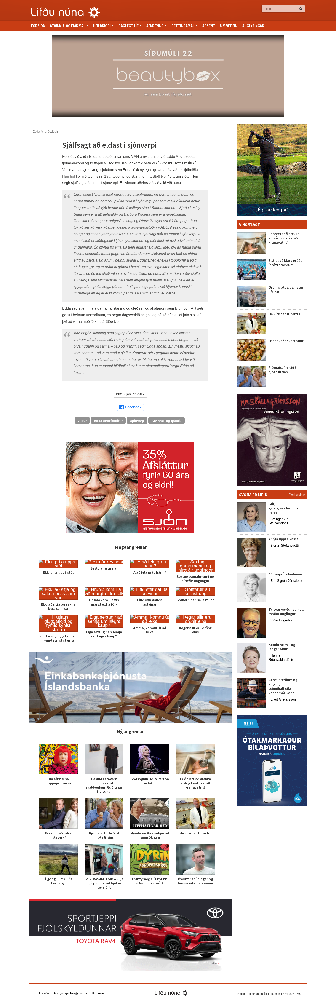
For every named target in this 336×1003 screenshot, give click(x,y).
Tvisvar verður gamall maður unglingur (286, 611)
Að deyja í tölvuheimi (286, 574)
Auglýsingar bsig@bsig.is (70, 993)
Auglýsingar (253, 25)
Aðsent (208, 25)
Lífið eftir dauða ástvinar (149, 602)
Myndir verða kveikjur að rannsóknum (150, 835)
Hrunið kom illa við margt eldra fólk (104, 602)
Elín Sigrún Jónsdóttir (286, 581)
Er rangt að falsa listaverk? (58, 835)
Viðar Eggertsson (283, 620)
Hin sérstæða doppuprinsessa (58, 781)
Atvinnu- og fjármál (166, 421)
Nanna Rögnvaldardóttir (281, 657)
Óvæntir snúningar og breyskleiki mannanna (195, 881)
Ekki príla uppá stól (58, 572)
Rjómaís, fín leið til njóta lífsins (104, 835)
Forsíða (38, 25)
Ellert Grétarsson (283, 699)
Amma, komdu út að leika (149, 630)
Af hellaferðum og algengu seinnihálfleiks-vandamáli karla (283, 686)
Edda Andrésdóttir (108, 421)
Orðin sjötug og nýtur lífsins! (286, 289)
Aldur (82, 421)
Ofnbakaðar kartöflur (286, 340)
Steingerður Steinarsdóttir (278, 521)
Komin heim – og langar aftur (282, 646)
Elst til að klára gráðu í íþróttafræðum (286, 262)
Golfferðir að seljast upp (195, 600)
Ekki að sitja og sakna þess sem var (58, 606)
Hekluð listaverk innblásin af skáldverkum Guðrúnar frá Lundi (104, 785)
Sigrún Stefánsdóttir (285, 545)
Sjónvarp (137, 421)
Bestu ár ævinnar (104, 568)
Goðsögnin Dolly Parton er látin (150, 781)
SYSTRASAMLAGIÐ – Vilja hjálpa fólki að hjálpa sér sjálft (104, 883)
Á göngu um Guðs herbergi (58, 881)
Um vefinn (228, 25)
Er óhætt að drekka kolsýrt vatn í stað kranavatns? (195, 783)
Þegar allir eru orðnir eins (195, 630)
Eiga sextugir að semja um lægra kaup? (104, 634)
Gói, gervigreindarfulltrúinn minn (287, 508)
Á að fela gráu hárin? (149, 572)
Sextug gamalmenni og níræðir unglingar (195, 578)
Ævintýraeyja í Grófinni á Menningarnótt (149, 881)
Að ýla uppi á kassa (284, 539)
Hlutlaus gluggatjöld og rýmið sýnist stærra (58, 638)
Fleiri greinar (297, 494)
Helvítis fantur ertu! (195, 833)
